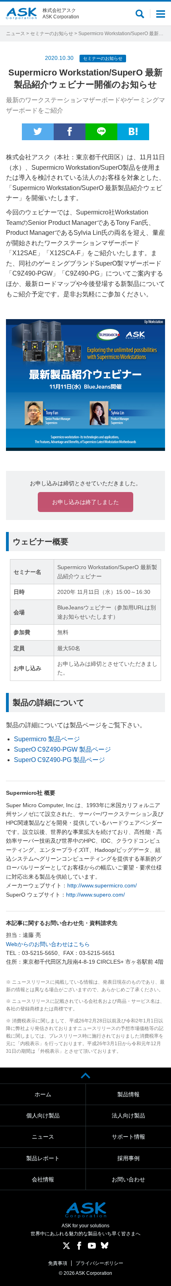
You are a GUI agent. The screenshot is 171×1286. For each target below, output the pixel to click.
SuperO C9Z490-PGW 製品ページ (62, 749)
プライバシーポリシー (99, 1263)
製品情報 (128, 1094)
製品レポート (43, 1158)
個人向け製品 (43, 1115)
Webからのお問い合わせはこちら (48, 944)
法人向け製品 (128, 1115)
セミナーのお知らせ (51, 33)
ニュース (15, 33)
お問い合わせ (128, 1179)
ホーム (43, 1094)
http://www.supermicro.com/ (102, 885)
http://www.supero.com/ (95, 894)
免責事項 (57, 1263)
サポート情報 (128, 1136)
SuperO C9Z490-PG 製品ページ (59, 759)
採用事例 (128, 1158)
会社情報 (43, 1179)
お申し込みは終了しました (85, 502)
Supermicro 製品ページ (47, 739)
